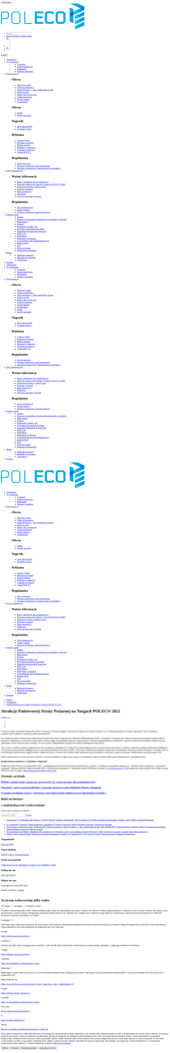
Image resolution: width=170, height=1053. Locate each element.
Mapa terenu (22, 222)
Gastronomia (22, 102)
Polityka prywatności (62, 1043)
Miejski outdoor (23, 145)
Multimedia (22, 69)
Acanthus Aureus (24, 129)
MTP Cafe (21, 234)
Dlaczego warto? (24, 85)
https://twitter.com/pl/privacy (13, 1020)
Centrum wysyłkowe (26, 150)
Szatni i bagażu (23, 210)
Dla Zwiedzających (14, 171)
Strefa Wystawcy (13, 36)
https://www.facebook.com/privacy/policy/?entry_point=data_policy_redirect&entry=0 (37, 984)
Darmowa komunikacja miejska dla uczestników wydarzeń (41, 219)
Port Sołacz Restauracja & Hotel (30, 229)
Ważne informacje (99, 820)
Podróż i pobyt (12, 215)
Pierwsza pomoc (24, 248)
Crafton (21, 890)
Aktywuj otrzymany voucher (29, 196)
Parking (20, 224)
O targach (21, 64)
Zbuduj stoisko (23, 99)
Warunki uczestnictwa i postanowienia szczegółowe (38, 168)
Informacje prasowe (25, 255)
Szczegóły (18, 906)
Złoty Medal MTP (24, 127)
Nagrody (52, 820)
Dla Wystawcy (12, 74)
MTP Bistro (22, 236)
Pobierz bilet (26, 36)
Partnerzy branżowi (25, 71)
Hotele (20, 113)
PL (7, 38)
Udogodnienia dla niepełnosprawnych (33, 241)
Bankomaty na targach (26, 238)
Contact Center (23, 140)
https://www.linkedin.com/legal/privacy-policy (20, 963)
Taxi (19, 246)
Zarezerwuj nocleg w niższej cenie (31, 187)
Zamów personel (24, 115)
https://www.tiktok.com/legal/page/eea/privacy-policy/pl (24, 1029)
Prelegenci (21, 194)
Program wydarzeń (25, 189)
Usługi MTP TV (24, 152)
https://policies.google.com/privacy (15, 936)
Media (9, 253)
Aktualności (11, 59)
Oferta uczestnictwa (25, 87)
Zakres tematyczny (25, 67)
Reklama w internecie (26, 147)
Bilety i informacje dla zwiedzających (32, 182)
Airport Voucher (94, 834)
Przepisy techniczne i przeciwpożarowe (33, 166)
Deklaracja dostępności (26, 250)
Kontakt (9, 262)
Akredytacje (22, 260)
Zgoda (7, 906)
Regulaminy (69, 820)
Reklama (60, 820)
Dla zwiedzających (25, 207)
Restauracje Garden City (27, 226)
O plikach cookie (33, 906)
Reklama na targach (25, 143)
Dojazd (20, 217)
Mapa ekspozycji (24, 191)
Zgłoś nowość (23, 92)
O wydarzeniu (12, 62)
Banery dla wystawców (27, 95)
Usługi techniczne (24, 97)
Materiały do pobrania (26, 258)
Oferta (45, 820)
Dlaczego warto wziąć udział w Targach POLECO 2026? (41, 184)
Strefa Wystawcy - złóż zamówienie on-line (35, 90)
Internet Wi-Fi (23, 243)
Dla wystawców (24, 163)
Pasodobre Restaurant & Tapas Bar (31, 231)
